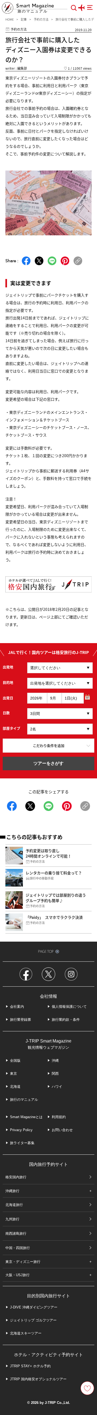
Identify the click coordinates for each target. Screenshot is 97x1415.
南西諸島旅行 (15, 1233)
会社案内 (17, 1007)
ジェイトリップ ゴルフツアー (33, 1320)
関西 (55, 1073)
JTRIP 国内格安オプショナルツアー (38, 1379)
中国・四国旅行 (17, 1248)
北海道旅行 (14, 1205)
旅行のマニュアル (24, 1100)
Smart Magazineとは (26, 1117)
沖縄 (55, 1060)
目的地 (8, 682)
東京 (13, 1073)
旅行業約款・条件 (66, 1020)
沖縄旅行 (12, 1191)
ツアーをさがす (48, 763)
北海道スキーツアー (25, 1333)
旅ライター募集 (22, 1143)
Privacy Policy (21, 1130)
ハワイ (57, 1086)
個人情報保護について (69, 1007)
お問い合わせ (62, 1130)
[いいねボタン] (87, 1388)
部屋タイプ (11, 728)
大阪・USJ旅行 (17, 1275)
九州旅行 (12, 1219)
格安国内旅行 (15, 1177)
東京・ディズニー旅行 (22, 1262)
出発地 (8, 666)
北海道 (15, 1086)
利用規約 (59, 1117)
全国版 (15, 1060)
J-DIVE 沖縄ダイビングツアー (33, 1307)
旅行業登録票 (20, 1020)
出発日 (8, 697)
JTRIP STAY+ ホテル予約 (30, 1366)
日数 (6, 712)
